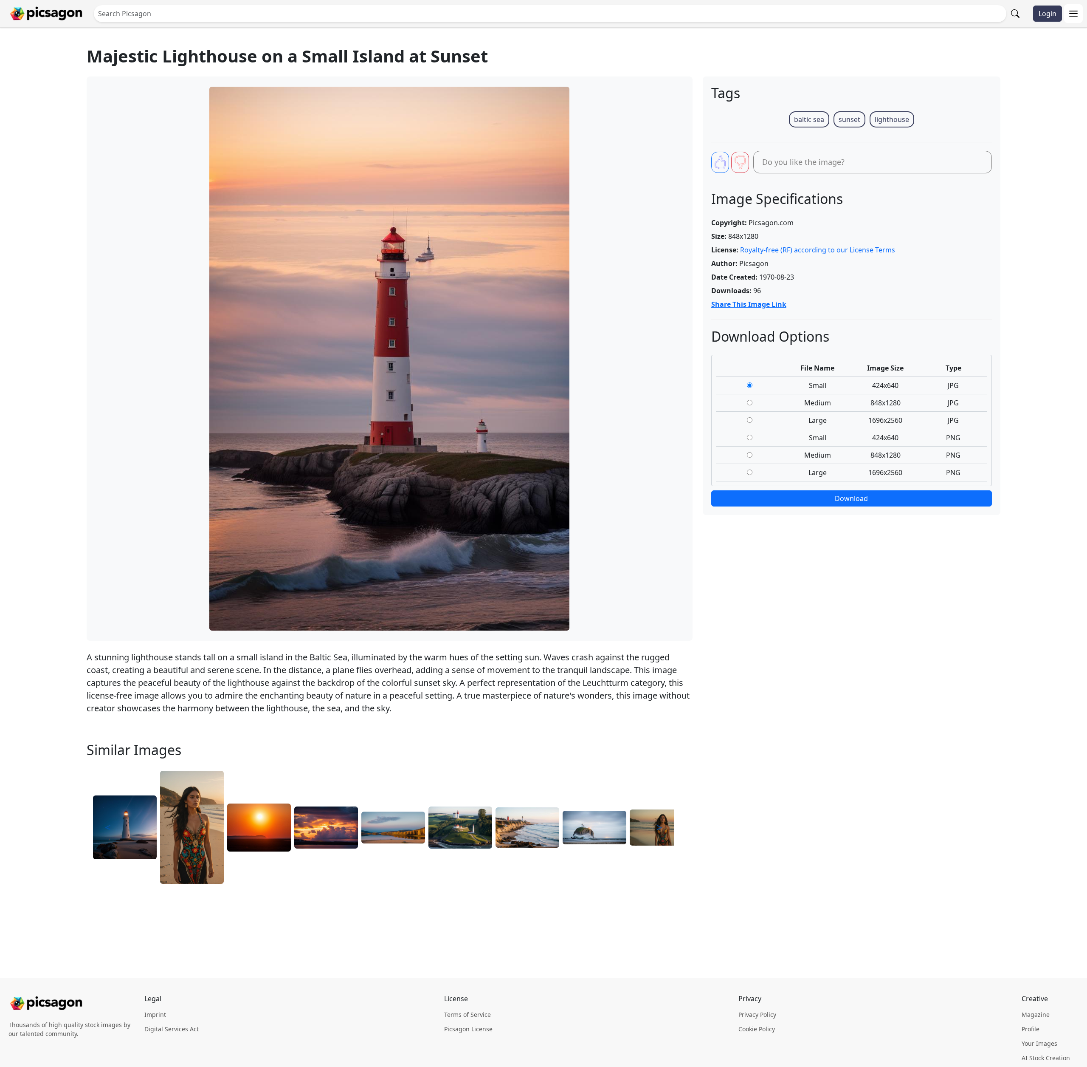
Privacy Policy (757, 1014)
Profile (1030, 1029)
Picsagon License (468, 1029)
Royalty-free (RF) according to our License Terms (817, 250)
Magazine (1036, 1014)
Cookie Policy (756, 1029)
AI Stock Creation (1046, 1058)
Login (1047, 13)
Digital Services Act (171, 1029)
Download (851, 498)
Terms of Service (467, 1014)
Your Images (1039, 1043)
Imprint (155, 1014)
